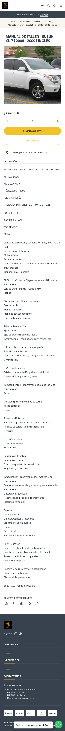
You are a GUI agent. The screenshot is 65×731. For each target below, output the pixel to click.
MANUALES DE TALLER (30, 22)
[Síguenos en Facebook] (20, 633)
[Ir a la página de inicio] (5, 5)
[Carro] (61, 5)
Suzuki (48, 22)
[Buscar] (48, 5)
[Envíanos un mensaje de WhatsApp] (58, 724)
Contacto (8, 653)
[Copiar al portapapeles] (37, 604)
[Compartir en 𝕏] (14, 604)
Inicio (13, 22)
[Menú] (42, 5)
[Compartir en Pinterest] (29, 604)
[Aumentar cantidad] (58, 121)
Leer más (44, 14)
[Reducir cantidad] (6, 121)
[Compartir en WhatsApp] (21, 604)
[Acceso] (55, 5)
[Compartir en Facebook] (6, 604)
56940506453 (14, 685)
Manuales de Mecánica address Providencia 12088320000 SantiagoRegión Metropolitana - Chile (22, 693)
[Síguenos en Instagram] (15, 633)
